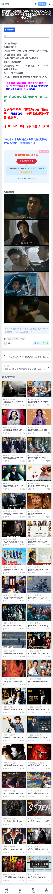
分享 (38, 343)
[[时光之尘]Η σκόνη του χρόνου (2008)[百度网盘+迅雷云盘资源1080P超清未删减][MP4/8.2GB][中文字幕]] (14, 780)
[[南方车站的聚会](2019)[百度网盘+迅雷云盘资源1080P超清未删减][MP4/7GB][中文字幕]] (14, 528)
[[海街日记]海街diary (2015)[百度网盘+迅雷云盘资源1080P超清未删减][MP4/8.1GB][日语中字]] (39, 445)
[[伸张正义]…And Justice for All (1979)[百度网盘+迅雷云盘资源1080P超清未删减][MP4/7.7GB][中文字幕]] (14, 724)
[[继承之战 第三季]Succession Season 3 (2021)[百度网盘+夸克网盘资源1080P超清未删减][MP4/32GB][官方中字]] (14, 445)
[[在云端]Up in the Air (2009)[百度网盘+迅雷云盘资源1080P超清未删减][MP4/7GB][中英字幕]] (39, 864)
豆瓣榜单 (13, 399)
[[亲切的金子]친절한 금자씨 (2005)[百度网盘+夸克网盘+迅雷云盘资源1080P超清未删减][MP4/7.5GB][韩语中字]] (14, 417)
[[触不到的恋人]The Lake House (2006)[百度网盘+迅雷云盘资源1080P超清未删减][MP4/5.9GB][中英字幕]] (14, 752)
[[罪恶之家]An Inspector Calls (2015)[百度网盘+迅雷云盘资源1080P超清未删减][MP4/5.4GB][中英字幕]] (39, 724)
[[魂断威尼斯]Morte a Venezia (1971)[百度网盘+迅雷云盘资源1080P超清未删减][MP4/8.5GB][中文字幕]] (39, 556)
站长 (10, 343)
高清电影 (31, 21)
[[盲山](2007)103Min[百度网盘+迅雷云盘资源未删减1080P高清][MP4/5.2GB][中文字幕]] (14, 668)
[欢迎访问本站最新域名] (26, 37)
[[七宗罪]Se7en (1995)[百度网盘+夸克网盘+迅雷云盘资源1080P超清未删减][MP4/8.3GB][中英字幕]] (39, 808)
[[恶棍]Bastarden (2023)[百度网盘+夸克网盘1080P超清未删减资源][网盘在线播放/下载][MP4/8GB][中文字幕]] (39, 501)
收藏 (46, 343)
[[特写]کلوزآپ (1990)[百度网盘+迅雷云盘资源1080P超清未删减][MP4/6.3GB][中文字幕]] (39, 584)
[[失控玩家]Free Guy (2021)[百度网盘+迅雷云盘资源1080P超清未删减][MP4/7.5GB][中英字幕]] (39, 389)
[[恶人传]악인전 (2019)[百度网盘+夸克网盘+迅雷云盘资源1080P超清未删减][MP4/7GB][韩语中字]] (14, 612)
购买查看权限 (27, 161)
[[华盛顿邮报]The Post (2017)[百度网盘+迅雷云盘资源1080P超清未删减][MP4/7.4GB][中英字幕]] (14, 640)
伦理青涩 (7, 511)
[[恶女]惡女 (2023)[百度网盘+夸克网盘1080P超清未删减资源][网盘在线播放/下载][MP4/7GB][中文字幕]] (39, 417)
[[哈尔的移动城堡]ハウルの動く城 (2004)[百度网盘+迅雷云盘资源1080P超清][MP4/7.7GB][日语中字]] (39, 780)
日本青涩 (41, 763)
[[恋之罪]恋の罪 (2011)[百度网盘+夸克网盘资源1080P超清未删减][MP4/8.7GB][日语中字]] (39, 752)
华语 (26, 21)
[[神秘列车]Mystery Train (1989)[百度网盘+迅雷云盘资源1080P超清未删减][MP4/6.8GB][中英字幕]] (14, 696)
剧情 (9, 339)
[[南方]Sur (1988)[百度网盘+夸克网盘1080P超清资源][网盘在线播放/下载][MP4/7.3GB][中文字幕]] (14, 584)
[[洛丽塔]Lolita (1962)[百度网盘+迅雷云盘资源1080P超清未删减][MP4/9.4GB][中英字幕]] (39, 473)
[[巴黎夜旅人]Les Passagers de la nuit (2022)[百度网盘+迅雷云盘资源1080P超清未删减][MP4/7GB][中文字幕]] (39, 612)
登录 (43, 4)
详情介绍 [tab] (10, 29)
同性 (16, 339)
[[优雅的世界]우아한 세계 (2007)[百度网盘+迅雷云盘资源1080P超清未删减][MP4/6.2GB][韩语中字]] (39, 836)
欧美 (5, 399)
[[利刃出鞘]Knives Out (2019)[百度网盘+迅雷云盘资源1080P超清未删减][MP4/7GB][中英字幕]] (14, 864)
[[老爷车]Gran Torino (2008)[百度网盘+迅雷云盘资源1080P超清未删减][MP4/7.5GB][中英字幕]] (39, 696)
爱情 (22, 339)
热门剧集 (13, 455)
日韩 (5, 427)
